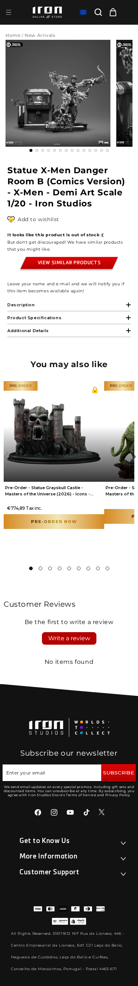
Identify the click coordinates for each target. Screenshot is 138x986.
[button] (8, 12)
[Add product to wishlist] (11, 219)
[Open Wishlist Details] (127, 12)
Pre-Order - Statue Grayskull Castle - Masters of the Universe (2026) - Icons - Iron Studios (47, 494)
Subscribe (118, 773)
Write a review (69, 638)
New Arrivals (41, 35)
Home (13, 35)
